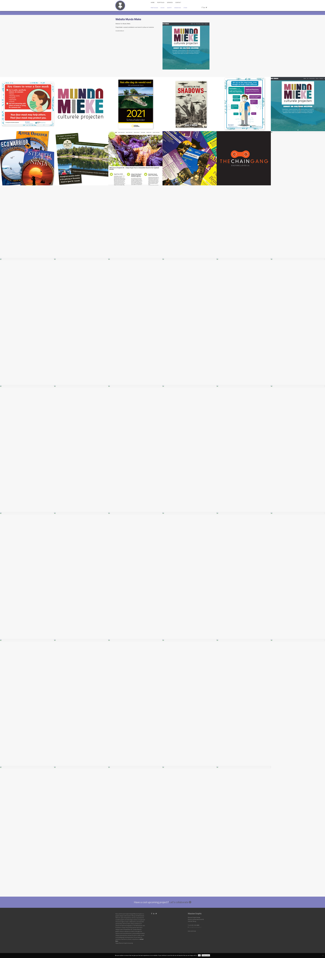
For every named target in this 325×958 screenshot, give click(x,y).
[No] (323, 955)
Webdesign (177, 8)
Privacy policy (205, 955)
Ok (199, 955)
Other (185, 8)
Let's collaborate (179, 902)
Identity (169, 8)
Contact (178, 2)
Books (162, 8)
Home (152, 2)
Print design (154, 8)
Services (170, 2)
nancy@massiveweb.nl (195, 927)
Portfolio (160, 2)
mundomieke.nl (120, 31)
